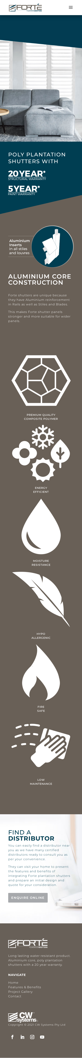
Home (13, 982)
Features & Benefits (24, 987)
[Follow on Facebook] (12, 1037)
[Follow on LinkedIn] (22, 1037)
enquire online (28, 898)
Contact (14, 996)
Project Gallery (20, 992)
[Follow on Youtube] (42, 1037)
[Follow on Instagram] (32, 1037)
